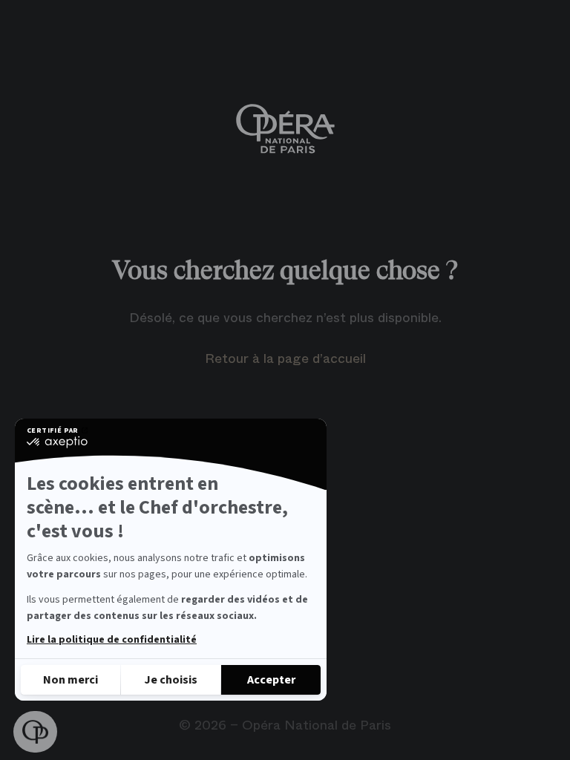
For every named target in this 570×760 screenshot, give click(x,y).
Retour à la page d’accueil (285, 358)
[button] (35, 732)
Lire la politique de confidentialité (112, 639)
